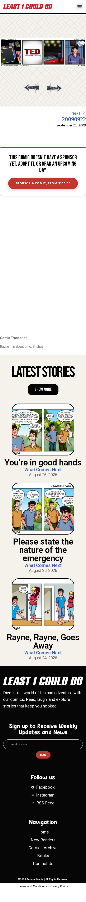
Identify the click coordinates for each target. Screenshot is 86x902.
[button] (79, 6)
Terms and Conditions (32, 886)
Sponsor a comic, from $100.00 (43, 183)
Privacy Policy (59, 886)
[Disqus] (43, 266)
